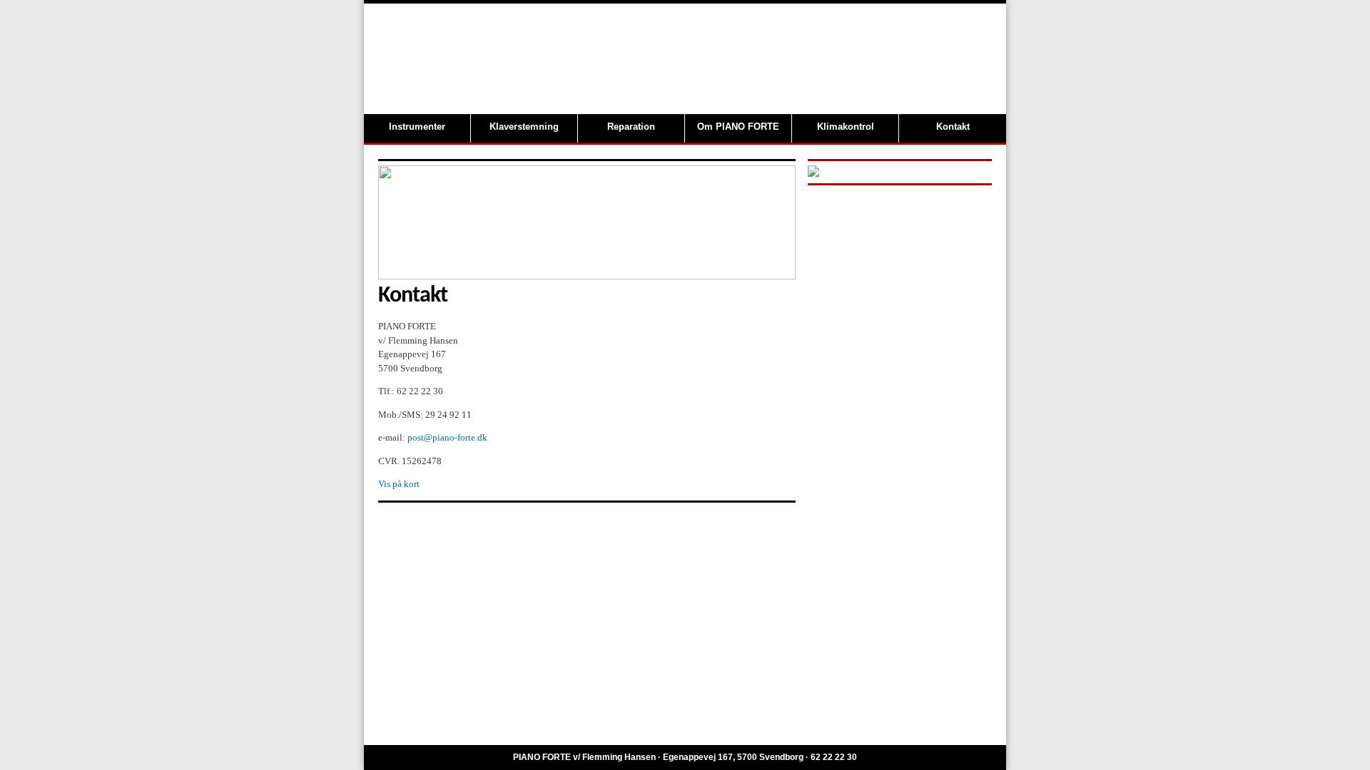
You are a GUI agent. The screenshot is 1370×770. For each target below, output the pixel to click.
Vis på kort (399, 483)
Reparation (631, 126)
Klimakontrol (845, 126)
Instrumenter (417, 126)
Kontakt (953, 126)
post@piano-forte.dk (447, 437)
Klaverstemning (524, 126)
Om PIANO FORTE (738, 126)
